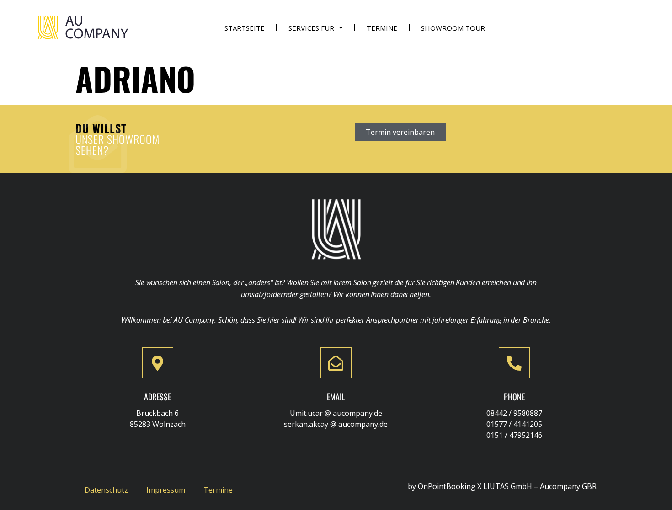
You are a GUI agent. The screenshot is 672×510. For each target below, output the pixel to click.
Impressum (165, 490)
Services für (311, 27)
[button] (400, 132)
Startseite (244, 27)
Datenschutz (106, 490)
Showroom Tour (453, 27)
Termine (382, 27)
